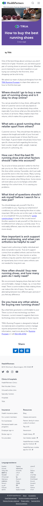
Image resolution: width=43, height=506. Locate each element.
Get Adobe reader (29, 438)
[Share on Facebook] (21, 350)
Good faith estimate (11, 498)
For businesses (7, 421)
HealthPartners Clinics (9, 382)
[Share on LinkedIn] (27, 350)
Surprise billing (35, 501)
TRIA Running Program (11, 82)
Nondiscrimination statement (27, 498)
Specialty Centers (8, 394)
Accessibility (32, 495)
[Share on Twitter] (15, 350)
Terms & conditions (21, 503)
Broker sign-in (7, 434)
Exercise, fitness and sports (22, 7)
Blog (24, 413)
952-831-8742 (20, 334)
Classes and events (29, 417)
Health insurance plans (9, 413)
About (24, 495)
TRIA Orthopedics (8, 7)
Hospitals (5, 398)
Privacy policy (25, 501)
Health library (28, 434)
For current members (9, 417)
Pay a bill (26, 426)
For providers (6, 438)
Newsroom (27, 430)
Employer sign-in (8, 430)
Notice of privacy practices (11, 501)
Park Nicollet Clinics (9, 386)
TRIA (3, 401)
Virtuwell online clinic (9, 390)
